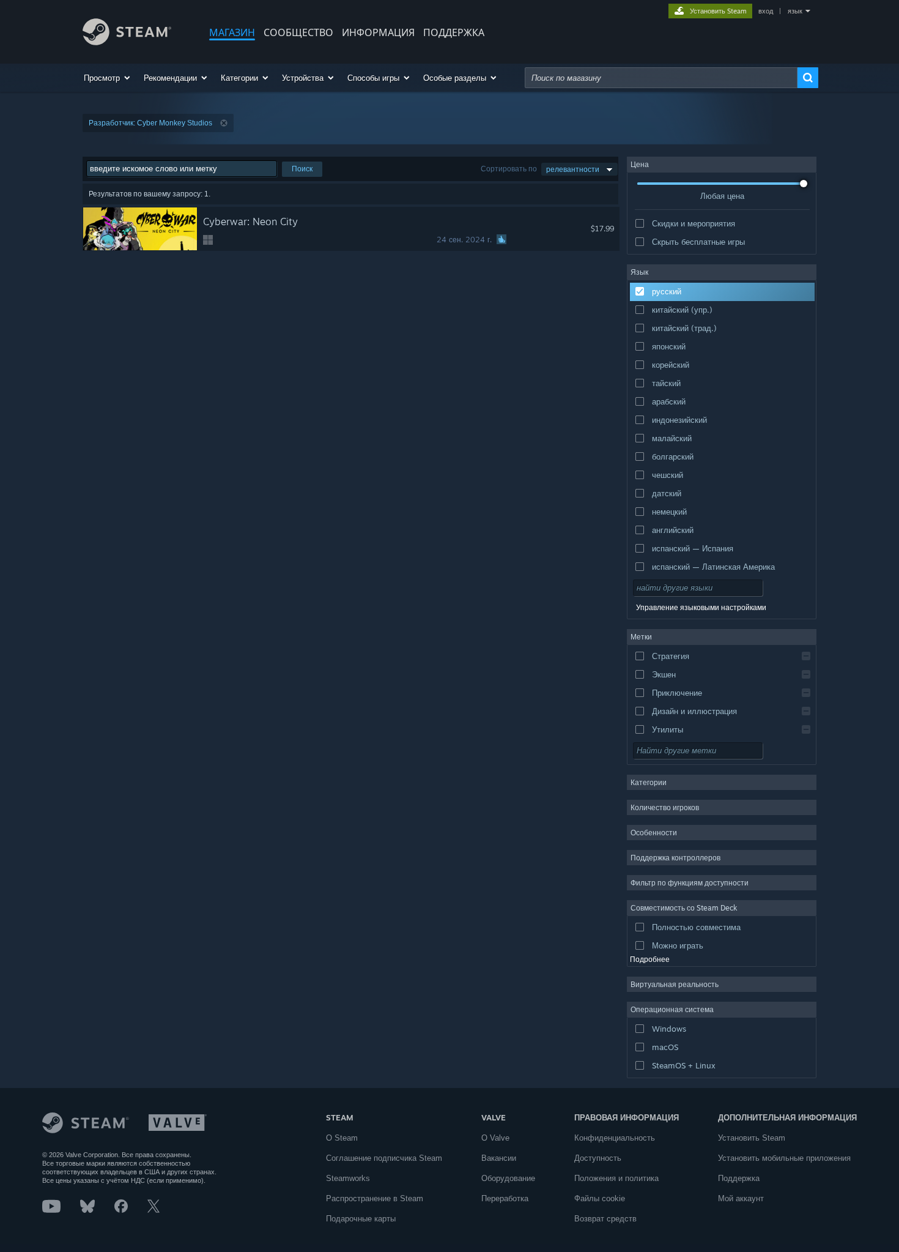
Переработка (504, 1198)
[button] (108, 78)
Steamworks (348, 1178)
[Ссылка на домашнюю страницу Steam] (127, 42)
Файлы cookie (599, 1198)
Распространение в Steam (374, 1198)
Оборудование (508, 1178)
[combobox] (661, 77)
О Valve (495, 1137)
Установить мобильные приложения (784, 1158)
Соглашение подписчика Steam (384, 1158)
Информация (378, 32)
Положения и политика (616, 1178)
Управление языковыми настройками (701, 607)
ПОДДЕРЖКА (453, 32)
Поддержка (739, 1178)
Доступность (597, 1158)
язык (795, 11)
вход (765, 11)
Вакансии (498, 1158)
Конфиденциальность (614, 1137)
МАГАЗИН (232, 32)
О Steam (342, 1137)
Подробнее (650, 959)
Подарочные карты (361, 1218)
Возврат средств (605, 1218)
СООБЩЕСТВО (298, 32)
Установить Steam (751, 1137)
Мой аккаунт (741, 1198)
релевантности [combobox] (572, 169)
